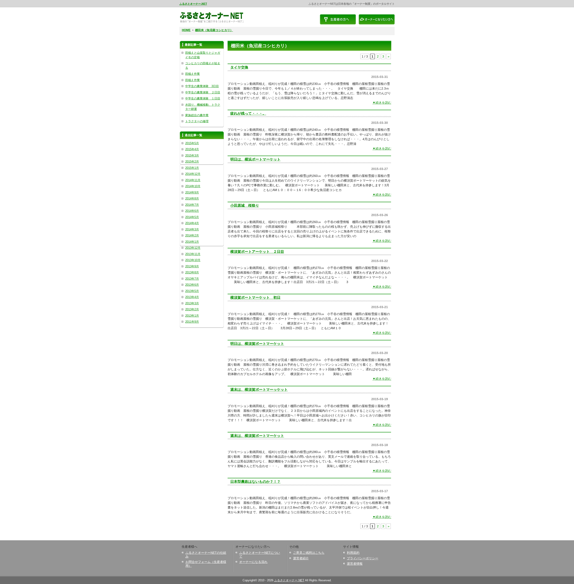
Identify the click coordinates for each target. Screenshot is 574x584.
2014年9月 (192, 192)
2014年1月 (192, 241)
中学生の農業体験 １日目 (202, 98)
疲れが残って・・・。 (248, 113)
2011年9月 (192, 321)
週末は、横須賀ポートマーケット (257, 436)
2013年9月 (192, 266)
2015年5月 (192, 143)
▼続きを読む (381, 102)
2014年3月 (192, 229)
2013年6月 (192, 284)
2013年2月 (192, 309)
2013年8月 (192, 272)
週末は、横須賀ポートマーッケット (259, 389)
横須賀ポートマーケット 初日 (255, 297)
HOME (186, 30)
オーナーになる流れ (253, 562)
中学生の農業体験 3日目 (202, 86)
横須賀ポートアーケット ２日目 (257, 251)
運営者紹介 (301, 558)
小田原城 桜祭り (244, 205)
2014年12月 (192, 174)
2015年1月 (192, 168)
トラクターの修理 (197, 121)
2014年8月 (192, 198)
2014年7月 (192, 204)
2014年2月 (192, 235)
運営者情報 (355, 563)
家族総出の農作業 (197, 115)
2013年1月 (192, 315)
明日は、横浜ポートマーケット (255, 159)
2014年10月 (192, 186)
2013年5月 (192, 291)
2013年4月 (192, 297)
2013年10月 (192, 260)
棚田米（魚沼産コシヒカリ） (214, 30)
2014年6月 (192, 211)
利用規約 (353, 552)
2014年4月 (192, 223)
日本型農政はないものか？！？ (255, 481)
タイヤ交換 (239, 67)
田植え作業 (192, 73)
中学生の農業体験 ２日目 (202, 92)
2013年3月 (192, 303)
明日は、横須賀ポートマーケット (257, 343)
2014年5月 (192, 217)
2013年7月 (192, 278)
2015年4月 (192, 149)
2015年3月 (192, 155)
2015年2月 (192, 161)
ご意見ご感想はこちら (308, 552)
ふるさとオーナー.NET (193, 3)
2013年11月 (192, 254)
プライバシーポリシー (362, 558)
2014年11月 (192, 180)
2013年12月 (192, 247)
